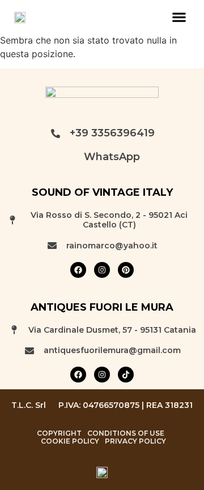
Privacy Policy (135, 441)
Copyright (59, 433)
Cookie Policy (70, 441)
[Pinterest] (126, 270)
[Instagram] (102, 270)
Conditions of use (125, 433)
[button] (179, 17)
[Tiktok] (126, 374)
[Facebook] (78, 270)
